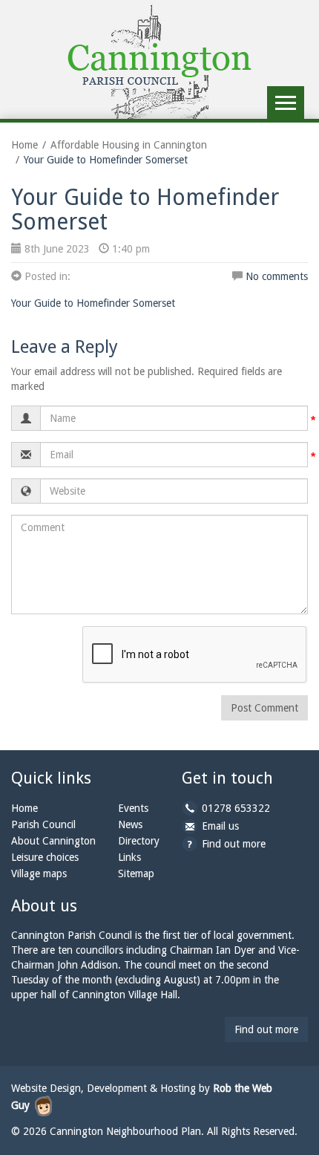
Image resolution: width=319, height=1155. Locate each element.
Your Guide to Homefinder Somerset (93, 303)
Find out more (234, 844)
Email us (220, 826)
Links (129, 857)
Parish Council (43, 824)
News (130, 824)
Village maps (39, 873)
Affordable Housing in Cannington (128, 145)
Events (133, 808)
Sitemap (136, 873)
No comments (277, 276)
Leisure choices (45, 857)
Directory (139, 841)
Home (24, 145)
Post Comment (264, 708)
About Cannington (53, 841)
